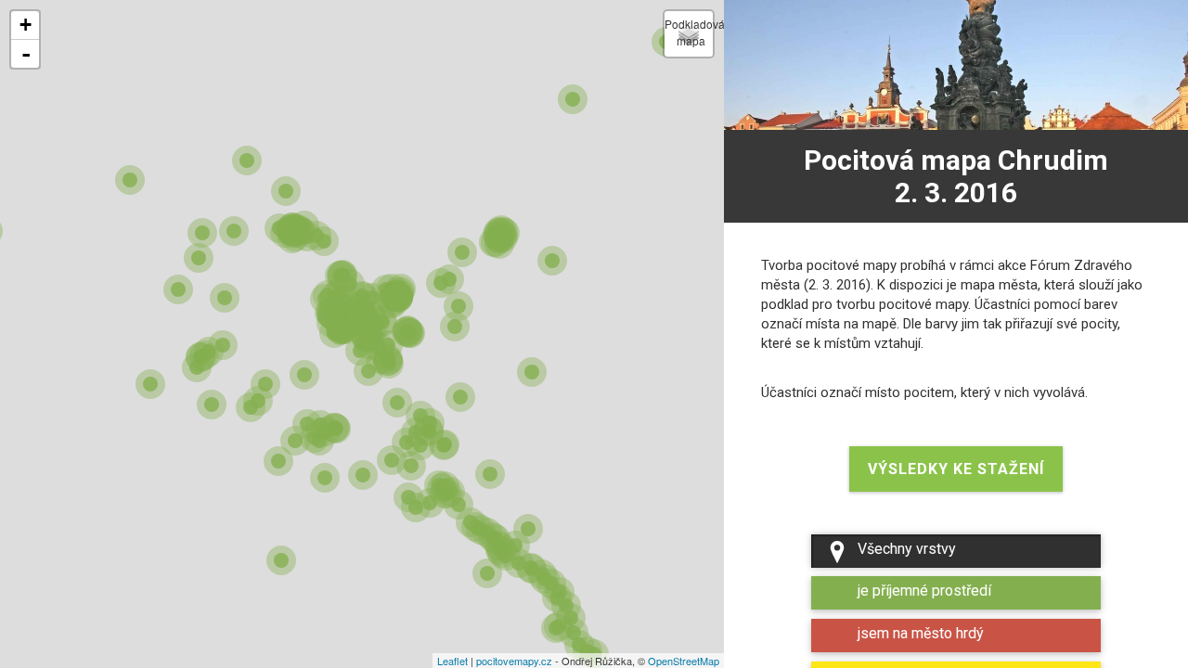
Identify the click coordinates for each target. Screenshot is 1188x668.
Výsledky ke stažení (956, 469)
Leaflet (452, 660)
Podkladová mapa (689, 32)
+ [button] (25, 24)
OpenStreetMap (683, 660)
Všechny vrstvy (907, 549)
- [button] (25, 54)
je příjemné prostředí (924, 590)
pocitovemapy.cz (514, 660)
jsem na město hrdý (921, 633)
